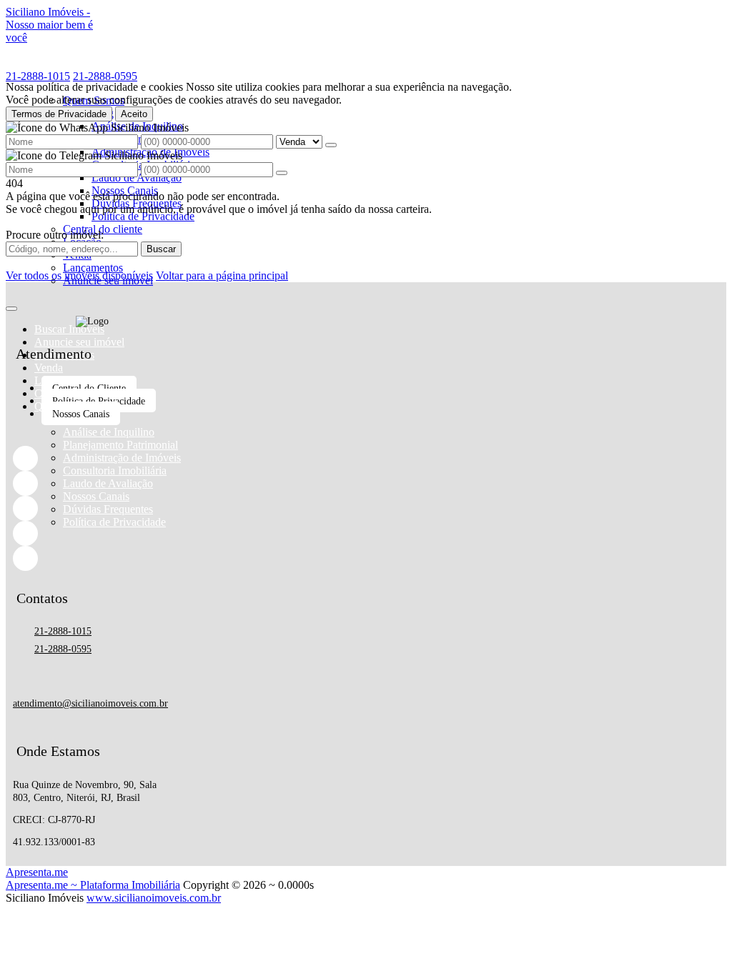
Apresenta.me (37, 872)
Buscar (161, 249)
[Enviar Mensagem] (281, 173)
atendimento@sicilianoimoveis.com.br (90, 703)
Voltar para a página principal (222, 275)
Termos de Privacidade (59, 114)
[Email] (92, 533)
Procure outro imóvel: (55, 235)
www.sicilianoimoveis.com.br (153, 898)
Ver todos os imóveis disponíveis (79, 275)
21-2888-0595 (105, 76)
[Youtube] (92, 558)
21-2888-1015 (38, 76)
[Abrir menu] (11, 305)
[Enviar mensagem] (331, 145)
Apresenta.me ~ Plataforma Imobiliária (93, 885)
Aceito (134, 114)
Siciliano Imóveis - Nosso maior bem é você (49, 25)
